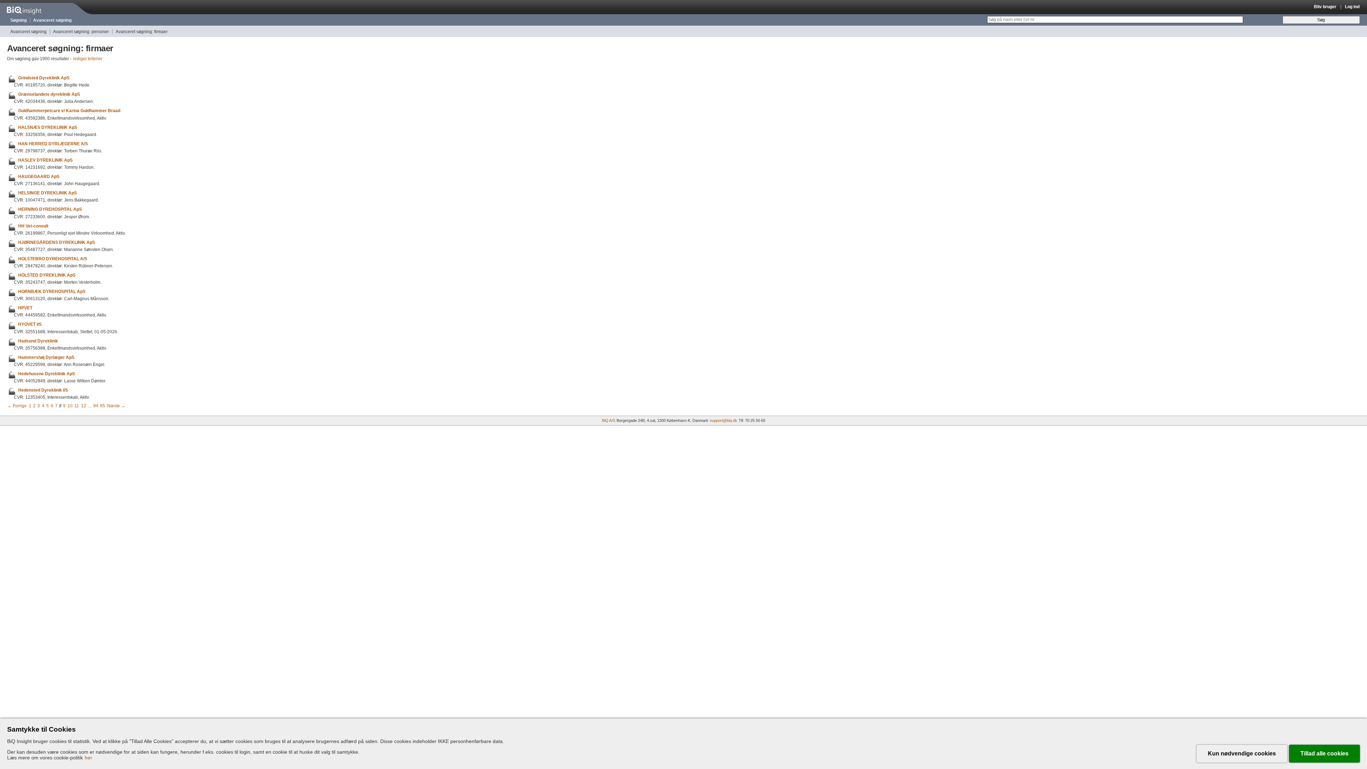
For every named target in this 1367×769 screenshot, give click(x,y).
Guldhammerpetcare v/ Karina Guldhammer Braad (69, 111)
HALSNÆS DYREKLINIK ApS (47, 127)
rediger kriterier (88, 58)
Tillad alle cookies (1324, 753)
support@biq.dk (723, 420)
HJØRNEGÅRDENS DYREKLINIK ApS (56, 242)
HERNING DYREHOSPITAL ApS (50, 209)
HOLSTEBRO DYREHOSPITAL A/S (52, 258)
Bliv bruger (1325, 6)
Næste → (116, 405)
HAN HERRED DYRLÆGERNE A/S (53, 143)
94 (95, 405)
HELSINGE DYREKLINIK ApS (47, 192)
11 (76, 405)
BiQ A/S (608, 420)
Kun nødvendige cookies (1242, 753)
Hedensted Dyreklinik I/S (43, 390)
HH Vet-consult (33, 226)
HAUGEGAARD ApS (38, 176)
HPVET (25, 307)
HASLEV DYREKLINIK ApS (45, 160)
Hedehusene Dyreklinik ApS (46, 373)
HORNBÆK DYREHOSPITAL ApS (51, 291)
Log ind (1352, 6)
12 (83, 405)
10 (70, 405)
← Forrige (17, 405)
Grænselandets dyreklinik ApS (49, 94)
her (88, 757)
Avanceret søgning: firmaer (142, 31)
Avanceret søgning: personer (81, 31)
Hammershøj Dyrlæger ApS (46, 357)
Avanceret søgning (52, 20)
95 (102, 405)
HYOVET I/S (30, 324)
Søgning (18, 20)
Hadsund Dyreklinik (38, 341)
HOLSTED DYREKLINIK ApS (46, 275)
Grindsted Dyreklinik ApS (43, 77)
